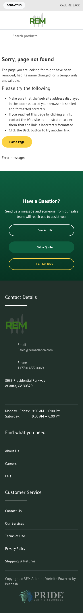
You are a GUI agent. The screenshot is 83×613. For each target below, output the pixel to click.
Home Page (17, 142)
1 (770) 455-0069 (30, 368)
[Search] (6, 36)
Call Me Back (70, 5)
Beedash (11, 584)
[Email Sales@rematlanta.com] (38, 5)
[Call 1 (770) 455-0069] (47, 5)
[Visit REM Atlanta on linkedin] (7, 398)
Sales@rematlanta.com (35, 350)
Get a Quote (45, 247)
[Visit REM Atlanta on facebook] (26, 398)
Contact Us (14, 5)
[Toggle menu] (6, 20)
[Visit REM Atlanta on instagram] (16, 398)
